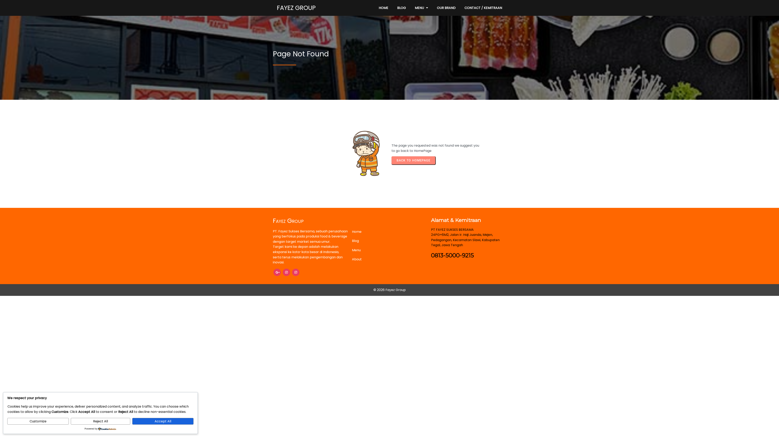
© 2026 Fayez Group (389, 290)
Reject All (100, 421)
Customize (38, 421)
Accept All (163, 421)
